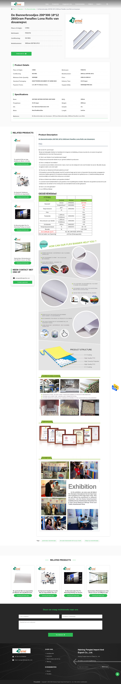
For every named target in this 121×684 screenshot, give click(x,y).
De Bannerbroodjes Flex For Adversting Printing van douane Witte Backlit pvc (22, 227)
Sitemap (49, 661)
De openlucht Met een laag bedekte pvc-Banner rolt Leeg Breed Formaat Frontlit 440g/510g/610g (23, 592)
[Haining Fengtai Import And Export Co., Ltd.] (17, 4)
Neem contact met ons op (53, 659)
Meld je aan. (104, 667)
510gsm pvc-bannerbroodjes (91, 540)
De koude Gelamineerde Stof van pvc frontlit (70, 540)
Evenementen (80, 4)
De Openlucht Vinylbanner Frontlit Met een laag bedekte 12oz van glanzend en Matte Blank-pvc (48, 592)
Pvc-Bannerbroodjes (30, 9)
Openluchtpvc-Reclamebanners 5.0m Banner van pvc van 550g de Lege (22, 260)
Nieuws (49, 671)
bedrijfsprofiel (50, 653)
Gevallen (49, 673)
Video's (90, 4)
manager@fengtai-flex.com (23, 278)
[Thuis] (21, 650)
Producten (55, 4)
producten (49, 656)
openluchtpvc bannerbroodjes (49, 540)
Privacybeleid (37, 682)
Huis (47, 4)
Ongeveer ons (67, 4)
